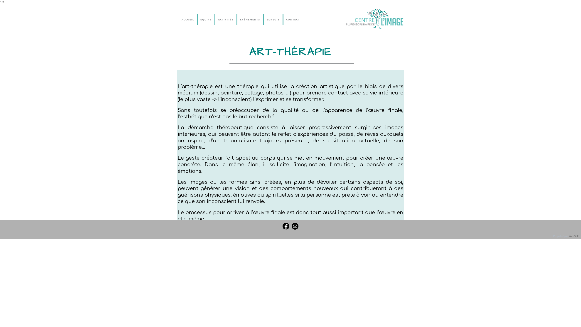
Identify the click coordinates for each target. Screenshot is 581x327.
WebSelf (574, 236)
